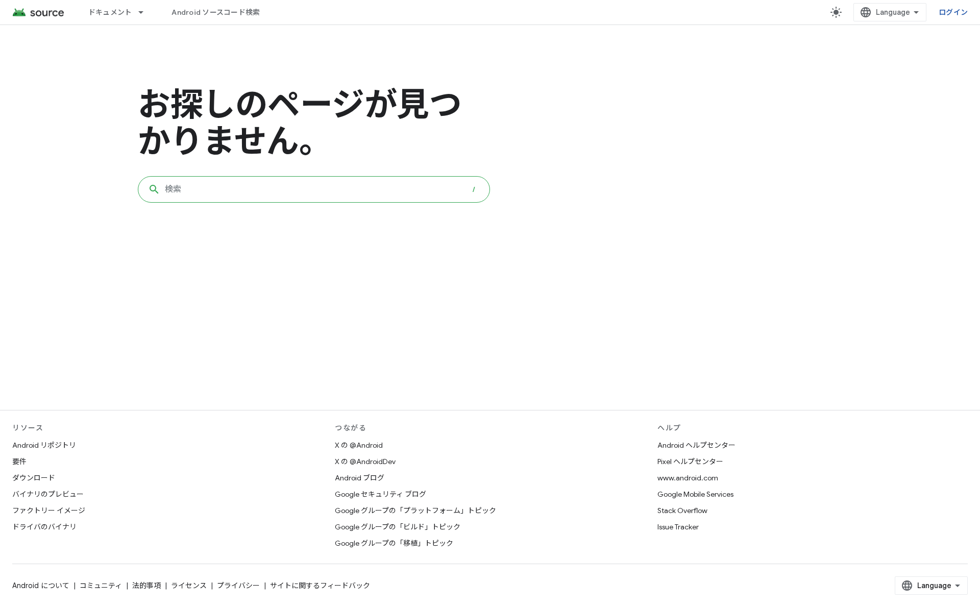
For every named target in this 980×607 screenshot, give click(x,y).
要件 (19, 461)
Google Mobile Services (695, 494)
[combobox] (314, 189)
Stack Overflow (682, 510)
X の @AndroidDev (365, 461)
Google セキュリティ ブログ (380, 494)
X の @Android (359, 445)
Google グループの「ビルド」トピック (397, 526)
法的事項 (146, 585)
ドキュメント (110, 12)
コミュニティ (101, 585)
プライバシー (238, 585)
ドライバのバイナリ (44, 526)
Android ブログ (359, 477)
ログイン (953, 12)
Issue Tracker (678, 526)
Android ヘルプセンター (696, 445)
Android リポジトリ (44, 445)
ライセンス (189, 585)
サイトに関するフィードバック (320, 585)
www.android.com (687, 477)
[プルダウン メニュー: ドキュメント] (145, 12)
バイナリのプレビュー (48, 494)
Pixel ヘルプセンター (690, 461)
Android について (40, 585)
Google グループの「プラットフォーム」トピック (415, 510)
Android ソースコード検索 (216, 12)
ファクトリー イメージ (48, 510)
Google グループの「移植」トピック (394, 543)
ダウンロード (33, 477)
